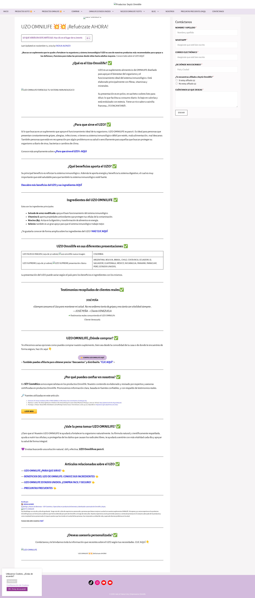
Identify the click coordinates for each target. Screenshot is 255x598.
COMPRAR (75, 11)
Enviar (181, 113)
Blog (154, 11)
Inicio (5, 11)
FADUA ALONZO (63, 46)
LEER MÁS (29, 411)
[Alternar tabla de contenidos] (87, 38)
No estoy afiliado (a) (187, 84)
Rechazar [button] (12, 581)
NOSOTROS (170, 11)
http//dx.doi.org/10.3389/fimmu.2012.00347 (107, 404)
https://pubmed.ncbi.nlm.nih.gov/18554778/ (110, 402)
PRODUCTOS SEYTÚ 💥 (23, 11)
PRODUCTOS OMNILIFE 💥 (52, 11)
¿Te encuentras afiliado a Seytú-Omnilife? (194, 77)
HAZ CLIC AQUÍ (100, 231)
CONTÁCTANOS (218, 11)
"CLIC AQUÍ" (106, 362)
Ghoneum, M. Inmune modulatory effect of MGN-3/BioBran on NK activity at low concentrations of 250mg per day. (57, 400)
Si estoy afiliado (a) (187, 80)
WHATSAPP (181, 40)
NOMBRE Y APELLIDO (185, 27)
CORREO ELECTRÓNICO (186, 52)
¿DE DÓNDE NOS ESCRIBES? (188, 64)
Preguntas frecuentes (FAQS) (193, 11)
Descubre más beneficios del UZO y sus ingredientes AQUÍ (51, 185)
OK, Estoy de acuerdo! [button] (17, 589)
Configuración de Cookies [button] (18, 585)
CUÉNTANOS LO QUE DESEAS (189, 90)
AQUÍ (41, 521)
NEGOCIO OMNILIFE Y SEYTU (131, 11)
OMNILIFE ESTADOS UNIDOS (100, 11)
